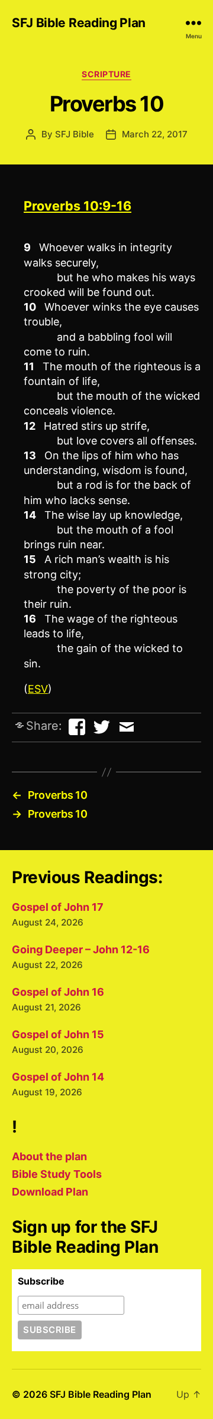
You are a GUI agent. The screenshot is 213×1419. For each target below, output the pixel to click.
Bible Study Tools (57, 1174)
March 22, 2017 (155, 134)
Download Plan (50, 1192)
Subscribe (41, 1281)
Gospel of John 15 (58, 1034)
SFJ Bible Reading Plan (79, 23)
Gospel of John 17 (58, 907)
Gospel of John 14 (58, 1077)
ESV (38, 689)
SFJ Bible (74, 134)
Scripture (106, 74)
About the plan (49, 1156)
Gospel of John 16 (58, 992)
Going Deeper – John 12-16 (81, 949)
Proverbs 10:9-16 (77, 205)
